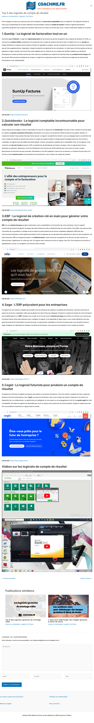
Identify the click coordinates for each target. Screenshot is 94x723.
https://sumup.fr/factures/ (19, 115)
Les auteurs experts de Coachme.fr (11, 697)
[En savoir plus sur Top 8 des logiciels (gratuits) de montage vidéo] (25, 606)
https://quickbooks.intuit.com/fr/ (21, 210)
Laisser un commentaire (10, 16)
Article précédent (8, 578)
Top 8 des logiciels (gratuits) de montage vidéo (23, 621)
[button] (91, 6)
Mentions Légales (6, 703)
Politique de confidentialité (58, 697)
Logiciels (22, 16)
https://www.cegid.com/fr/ (19, 460)
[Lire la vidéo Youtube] (47, 495)
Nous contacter (54, 703)
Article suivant (86, 578)
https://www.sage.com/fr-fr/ (19, 379)
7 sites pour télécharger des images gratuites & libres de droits (67, 621)
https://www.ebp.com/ (17, 298)
